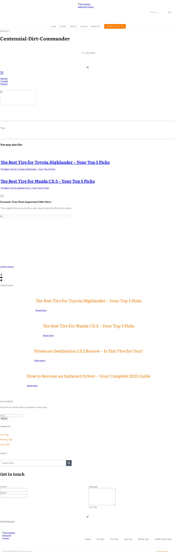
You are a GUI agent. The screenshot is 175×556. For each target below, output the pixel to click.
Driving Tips (6, 439)
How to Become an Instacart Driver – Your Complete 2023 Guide (88, 376)
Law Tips (5, 444)
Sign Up (4, 418)
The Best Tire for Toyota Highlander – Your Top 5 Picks (55, 162)
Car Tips (4, 434)
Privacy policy (162, 551)
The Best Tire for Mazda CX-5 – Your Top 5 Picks (47, 181)
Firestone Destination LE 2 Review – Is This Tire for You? (88, 351)
